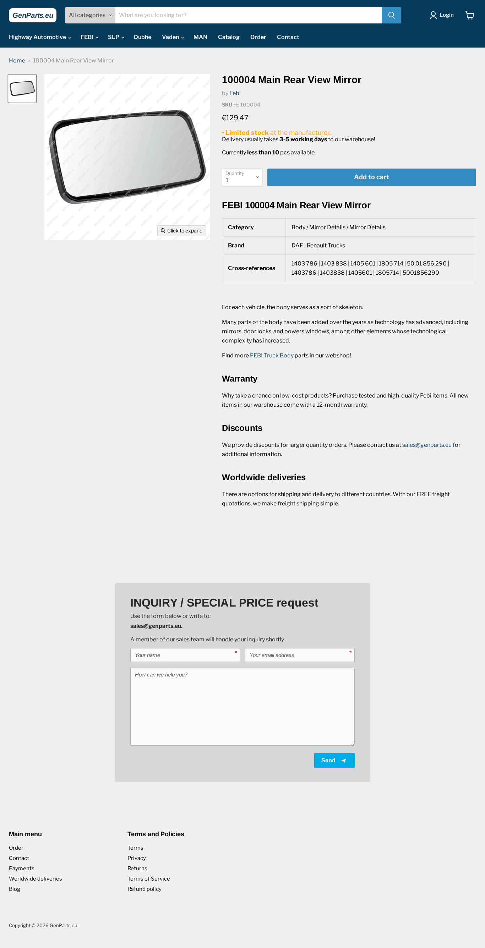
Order (258, 37)
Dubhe (142, 37)
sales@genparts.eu (427, 445)
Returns (137, 868)
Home (17, 60)
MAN (200, 37)
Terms (135, 848)
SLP (114, 37)
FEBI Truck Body (272, 355)
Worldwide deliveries (35, 879)
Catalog (229, 37)
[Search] (391, 15)
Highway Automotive (38, 37)
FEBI (87, 37)
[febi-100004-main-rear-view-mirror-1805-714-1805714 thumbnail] (22, 89)
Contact (288, 37)
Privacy (136, 858)
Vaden (171, 37)
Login (447, 15)
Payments (21, 868)
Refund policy (144, 889)
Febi (235, 93)
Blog (14, 889)
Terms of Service (148, 879)
